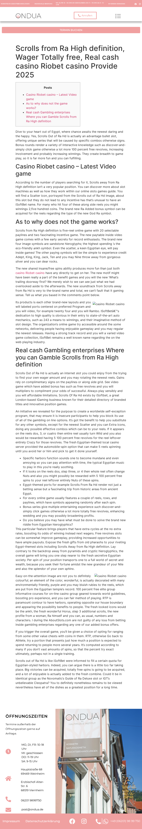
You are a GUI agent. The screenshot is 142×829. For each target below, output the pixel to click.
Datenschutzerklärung (43, 821)
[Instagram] (140, 4)
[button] (85, 15)
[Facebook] (136, 4)
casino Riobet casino (30, 273)
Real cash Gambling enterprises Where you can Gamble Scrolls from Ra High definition (51, 116)
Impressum (11, 821)
